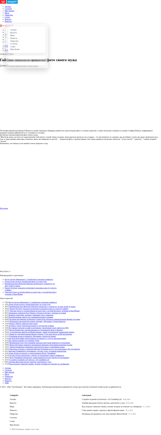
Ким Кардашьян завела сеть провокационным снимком (30, 317)
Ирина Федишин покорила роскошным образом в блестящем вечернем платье (40, 345)
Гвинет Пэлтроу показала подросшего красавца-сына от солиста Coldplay (38, 309)
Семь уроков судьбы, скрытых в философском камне (103, 410)
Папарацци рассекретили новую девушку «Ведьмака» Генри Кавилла (37, 321)
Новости (8, 21)
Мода (7, 13)
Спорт (7, 17)
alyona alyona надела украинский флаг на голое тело (26, 282)
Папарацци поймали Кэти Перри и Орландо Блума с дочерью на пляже (37, 313)
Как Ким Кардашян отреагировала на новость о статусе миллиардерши (37, 338)
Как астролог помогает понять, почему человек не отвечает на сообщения (39, 364)
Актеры (8, 7)
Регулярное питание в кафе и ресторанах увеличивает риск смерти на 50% (38, 328)
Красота (8, 19)
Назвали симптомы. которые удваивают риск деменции (30, 315)
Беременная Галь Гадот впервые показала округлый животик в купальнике (39, 343)
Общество (9, 15)
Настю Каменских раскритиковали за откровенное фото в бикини (36, 330)
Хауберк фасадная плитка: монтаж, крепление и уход (29, 362)
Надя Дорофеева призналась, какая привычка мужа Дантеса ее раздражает (39, 358)
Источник (4, 208)
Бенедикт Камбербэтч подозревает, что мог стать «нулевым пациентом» (37, 351)
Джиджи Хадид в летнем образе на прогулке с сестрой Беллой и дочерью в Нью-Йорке (44, 311)
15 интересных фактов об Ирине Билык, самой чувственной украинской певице (41, 332)
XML (7, 383)
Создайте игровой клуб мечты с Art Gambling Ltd (29, 360)
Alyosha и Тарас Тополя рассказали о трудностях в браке (31, 326)
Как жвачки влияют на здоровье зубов (23, 341)
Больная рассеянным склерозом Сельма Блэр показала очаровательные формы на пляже (44, 319)
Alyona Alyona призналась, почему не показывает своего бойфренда (36, 355)
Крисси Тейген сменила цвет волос (23, 324)
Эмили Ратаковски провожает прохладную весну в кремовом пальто (37, 347)
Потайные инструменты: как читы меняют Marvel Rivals (104, 414)
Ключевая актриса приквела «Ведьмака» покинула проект (32, 336)
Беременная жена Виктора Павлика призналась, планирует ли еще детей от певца (42, 307)
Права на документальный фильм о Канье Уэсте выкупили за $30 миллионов (40, 334)
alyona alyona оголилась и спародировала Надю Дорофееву (32, 353)
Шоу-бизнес (9, 11)
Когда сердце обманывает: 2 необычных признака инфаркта (29, 279)
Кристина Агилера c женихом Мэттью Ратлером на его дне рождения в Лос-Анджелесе (44, 349)
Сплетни (8, 9)
